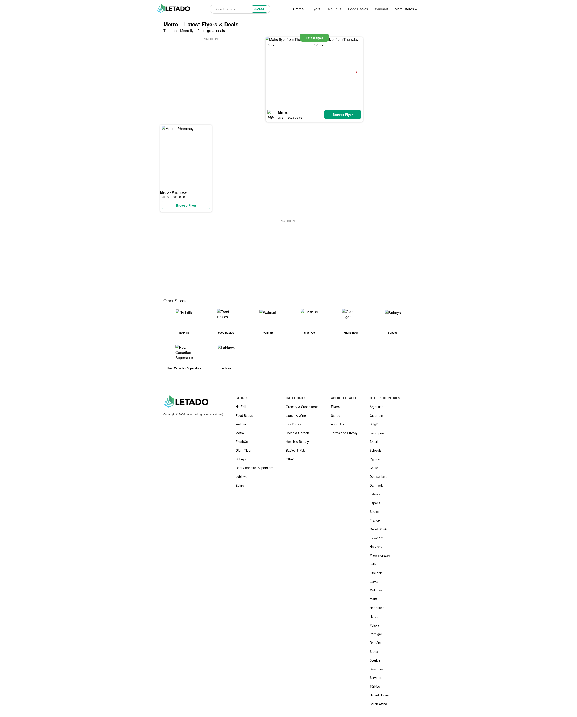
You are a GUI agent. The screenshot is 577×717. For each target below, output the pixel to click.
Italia (373, 564)
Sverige (375, 660)
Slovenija (376, 677)
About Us (337, 424)
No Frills (334, 8)
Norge (374, 616)
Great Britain (379, 529)
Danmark (376, 485)
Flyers (315, 8)
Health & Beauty (297, 441)
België (374, 424)
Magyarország (380, 555)
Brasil (374, 441)
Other (290, 459)
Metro (283, 112)
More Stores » (406, 8)
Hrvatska (376, 546)
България (377, 433)
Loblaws (241, 476)
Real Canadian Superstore (254, 467)
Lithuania (376, 572)
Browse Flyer (343, 114)
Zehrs (240, 485)
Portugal (376, 634)
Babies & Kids (295, 450)
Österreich (377, 415)
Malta (374, 599)
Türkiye (375, 686)
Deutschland (378, 476)
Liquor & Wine (296, 415)
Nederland (377, 607)
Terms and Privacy (344, 433)
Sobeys (241, 459)
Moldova (376, 590)
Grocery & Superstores (302, 406)
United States (379, 695)
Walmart (381, 8)
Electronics (293, 424)
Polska (374, 625)
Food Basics (358, 8)
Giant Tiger (244, 450)
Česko (374, 467)
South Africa (378, 704)
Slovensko (377, 669)
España (375, 503)
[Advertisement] (211, 72)
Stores (298, 8)
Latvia (374, 581)
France (375, 520)
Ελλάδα (376, 538)
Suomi (374, 511)
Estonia (375, 494)
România (376, 642)
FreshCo (242, 441)
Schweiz (375, 450)
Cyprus (375, 459)
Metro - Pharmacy (173, 192)
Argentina (376, 406)
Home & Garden (297, 433)
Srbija (374, 651)
